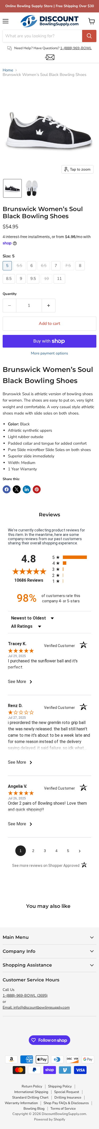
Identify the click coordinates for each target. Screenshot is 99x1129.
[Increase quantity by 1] (48, 305)
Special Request (66, 1092)
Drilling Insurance (67, 1097)
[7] (56, 271)
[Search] (89, 36)
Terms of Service (63, 1108)
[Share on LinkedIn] (27, 489)
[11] (60, 285)
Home (8, 70)
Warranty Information (21, 1103)
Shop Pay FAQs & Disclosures (66, 1103)
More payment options (49, 353)
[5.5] (20, 271)
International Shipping (31, 1092)
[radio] (71, 557)
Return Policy (32, 1086)
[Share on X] (17, 489)
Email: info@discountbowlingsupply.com (36, 1007)
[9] (21, 285)
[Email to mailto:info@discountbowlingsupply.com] (49, 57)
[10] (47, 285)
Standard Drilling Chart (30, 1097)
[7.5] (69, 271)
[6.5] (44, 271)
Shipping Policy (60, 1086)
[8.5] (9, 285)
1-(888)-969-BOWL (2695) (25, 995)
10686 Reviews (32, 580)
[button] (12, 188)
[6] (32, 271)
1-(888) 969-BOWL (76, 48)
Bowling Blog (34, 1108)
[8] (81, 271)
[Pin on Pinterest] (37, 489)
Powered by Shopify (49, 1119)
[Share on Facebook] (7, 489)
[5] (8, 271)
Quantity (10, 294)
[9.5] (34, 285)
